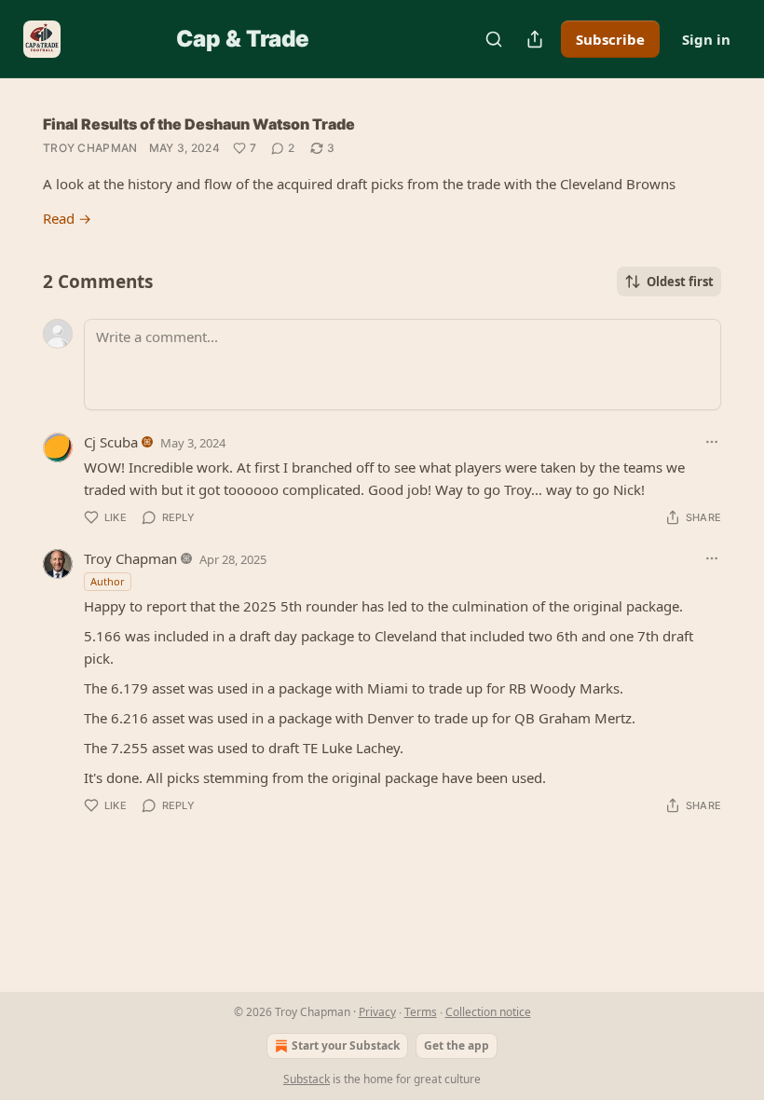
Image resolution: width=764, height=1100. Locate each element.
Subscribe (610, 39)
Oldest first (680, 281)
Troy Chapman (90, 148)
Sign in (706, 39)
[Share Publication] (534, 39)
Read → (67, 218)
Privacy (377, 1012)
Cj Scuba (111, 442)
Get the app (456, 1045)
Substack (306, 1079)
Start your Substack (346, 1045)
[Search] (493, 39)
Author (107, 581)
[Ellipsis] (712, 442)
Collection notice (488, 1012)
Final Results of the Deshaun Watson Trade (199, 124)
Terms (420, 1012)
